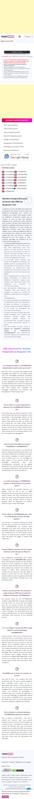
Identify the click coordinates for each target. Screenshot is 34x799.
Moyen (4, 766)
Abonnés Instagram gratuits (13, 136)
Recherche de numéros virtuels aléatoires (17, 77)
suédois (15, 782)
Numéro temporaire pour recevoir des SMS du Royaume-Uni (14, 201)
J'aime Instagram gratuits (12, 132)
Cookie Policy (24, 793)
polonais (18, 779)
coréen (13, 779)
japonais (8, 779)
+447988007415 (21, 172)
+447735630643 (9, 174)
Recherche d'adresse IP (11, 150)
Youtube (11, 762)
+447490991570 (21, 183)
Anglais (4, 775)
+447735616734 (9, 183)
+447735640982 (9, 172)
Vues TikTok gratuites (11, 125)
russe (29, 779)
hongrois (26, 777)
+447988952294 (9, 191)
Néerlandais (24, 775)
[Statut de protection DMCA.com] (18, 771)
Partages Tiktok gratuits (11, 139)
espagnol (9, 782)
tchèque (13, 775)
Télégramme (23, 73)
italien (3, 779)
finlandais (11, 777)
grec (21, 777)
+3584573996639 (21, 188)
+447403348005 (22, 186)
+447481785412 (9, 188)
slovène (4, 782)
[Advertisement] (17, 17)
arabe (8, 775)
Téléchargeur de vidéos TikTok (14, 147)
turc (19, 782)
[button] (19, 36)
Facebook (5, 762)
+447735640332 (9, 177)
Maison (3, 41)
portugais (24, 779)
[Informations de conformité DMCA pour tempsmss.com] (7, 771)
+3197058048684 (22, 174)
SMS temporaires (13, 757)
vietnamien (24, 782)
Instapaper (27, 762)
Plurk (8, 766)
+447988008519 (21, 180)
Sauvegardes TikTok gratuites (13, 143)
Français (17, 777)
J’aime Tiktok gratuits (11, 129)
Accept (5, 797)
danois (18, 775)
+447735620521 (9, 180)
